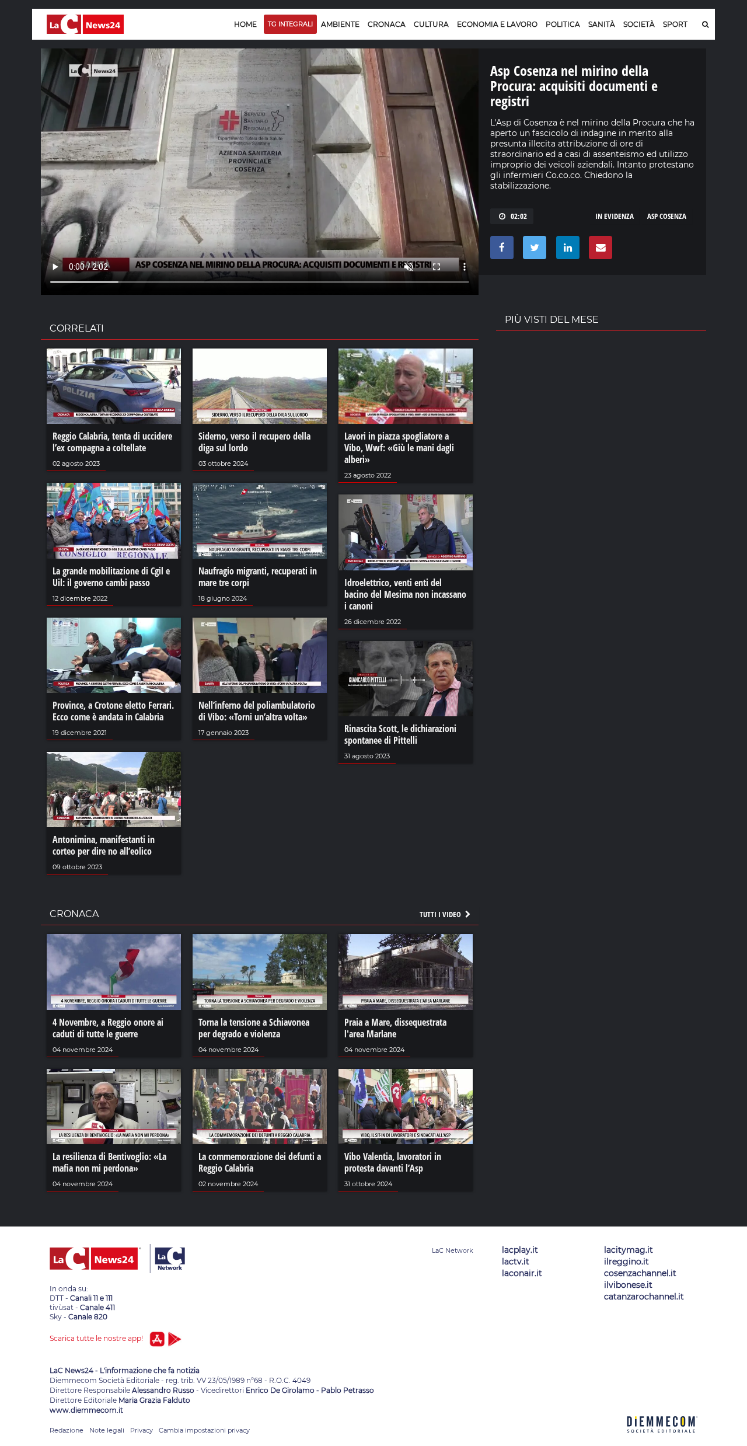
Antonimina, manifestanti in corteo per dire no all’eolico (104, 845)
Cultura (431, 24)
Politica (563, 24)
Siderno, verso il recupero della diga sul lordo (254, 442)
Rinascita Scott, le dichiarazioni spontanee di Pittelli (400, 734)
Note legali (106, 1430)
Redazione (66, 1430)
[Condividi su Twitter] (532, 250)
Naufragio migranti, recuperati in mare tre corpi (257, 577)
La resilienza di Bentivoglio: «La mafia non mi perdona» (109, 1162)
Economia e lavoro (497, 24)
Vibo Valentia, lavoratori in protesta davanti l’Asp (392, 1162)
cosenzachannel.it (640, 1273)
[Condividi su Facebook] (499, 250)
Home (245, 24)
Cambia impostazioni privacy (204, 1430)
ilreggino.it (626, 1261)
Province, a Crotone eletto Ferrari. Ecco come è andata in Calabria (113, 711)
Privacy (141, 1430)
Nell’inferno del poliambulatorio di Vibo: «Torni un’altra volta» (256, 711)
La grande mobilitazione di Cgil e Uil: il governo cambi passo (111, 577)
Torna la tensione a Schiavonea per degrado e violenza (253, 1028)
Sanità (601, 24)
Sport (675, 24)
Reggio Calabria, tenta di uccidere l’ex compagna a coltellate (112, 442)
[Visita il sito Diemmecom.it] (662, 1439)
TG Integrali (290, 24)
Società (639, 24)
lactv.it (515, 1261)
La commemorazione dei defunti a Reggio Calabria (259, 1162)
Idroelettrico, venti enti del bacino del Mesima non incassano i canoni (405, 594)
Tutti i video (441, 914)
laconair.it (522, 1273)
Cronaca (387, 24)
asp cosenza (666, 216)
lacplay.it (520, 1250)
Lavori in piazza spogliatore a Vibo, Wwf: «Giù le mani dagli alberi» (399, 448)
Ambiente (340, 24)
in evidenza (614, 216)
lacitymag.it (628, 1250)
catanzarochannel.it (644, 1296)
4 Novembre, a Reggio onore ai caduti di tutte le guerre (108, 1028)
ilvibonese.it (628, 1285)
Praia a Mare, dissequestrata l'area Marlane (395, 1028)
